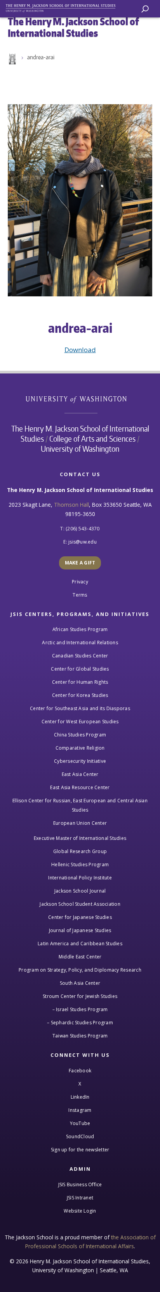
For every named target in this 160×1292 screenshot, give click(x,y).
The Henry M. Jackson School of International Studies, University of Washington (64, 7)
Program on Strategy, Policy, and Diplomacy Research (80, 970)
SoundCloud (80, 1136)
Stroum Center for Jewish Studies (80, 996)
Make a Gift (80, 562)
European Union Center (80, 823)
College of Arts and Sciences (92, 439)
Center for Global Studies (80, 669)
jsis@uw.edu (82, 541)
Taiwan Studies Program (80, 1035)
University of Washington (80, 398)
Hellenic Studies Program (80, 864)
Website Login (80, 1211)
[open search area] (145, 9)
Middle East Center (80, 956)
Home (11, 59)
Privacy (80, 581)
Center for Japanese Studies (80, 917)
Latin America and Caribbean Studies (80, 943)
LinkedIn (80, 1097)
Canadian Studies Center (80, 655)
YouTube (80, 1123)
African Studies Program (80, 629)
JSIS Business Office (80, 1184)
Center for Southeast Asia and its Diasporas (80, 708)
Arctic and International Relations (80, 642)
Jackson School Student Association (80, 904)
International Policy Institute (80, 877)
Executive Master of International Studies (80, 838)
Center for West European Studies (80, 721)
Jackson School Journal (80, 891)
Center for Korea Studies (80, 695)
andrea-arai (40, 57)
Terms (80, 595)
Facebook (80, 1070)
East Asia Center (80, 774)
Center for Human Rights (80, 682)
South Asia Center (80, 983)
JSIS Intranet (80, 1197)
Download (80, 349)
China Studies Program (80, 734)
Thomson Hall (71, 504)
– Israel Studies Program (80, 1009)
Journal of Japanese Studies (80, 930)
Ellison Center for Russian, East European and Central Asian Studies (80, 805)
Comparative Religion (80, 748)
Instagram (79, 1110)
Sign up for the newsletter (80, 1149)
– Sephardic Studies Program (80, 1022)
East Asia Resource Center (80, 787)
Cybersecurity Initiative (80, 761)
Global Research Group (80, 851)
